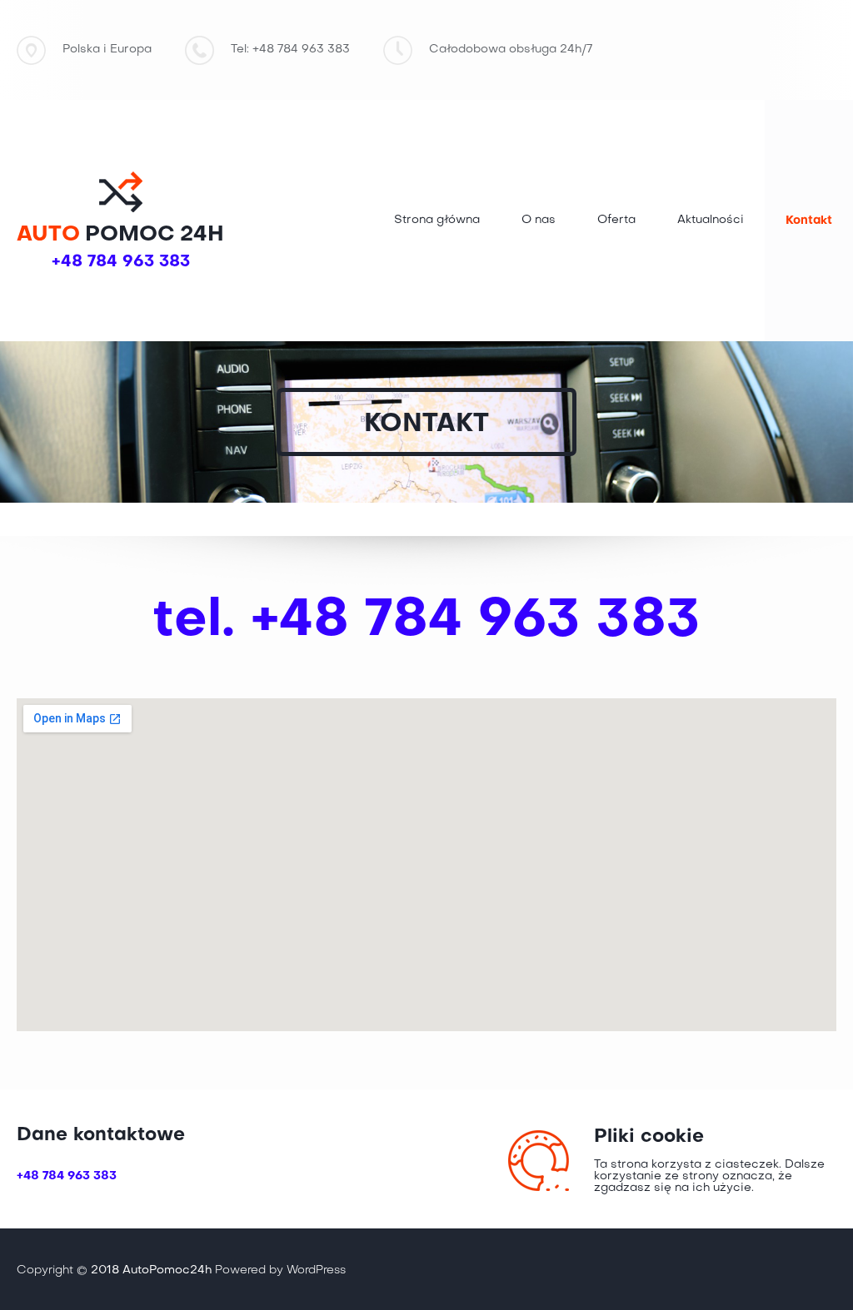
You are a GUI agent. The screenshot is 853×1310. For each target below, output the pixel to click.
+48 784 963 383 (121, 262)
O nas (538, 220)
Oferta (616, 220)
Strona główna (437, 220)
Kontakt (809, 220)
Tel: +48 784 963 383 (290, 49)
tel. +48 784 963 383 (426, 621)
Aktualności (710, 220)
